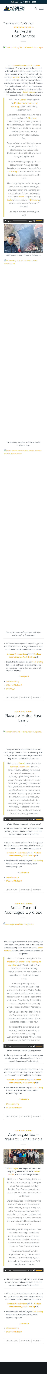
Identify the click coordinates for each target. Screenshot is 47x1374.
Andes (21, 196)
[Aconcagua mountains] (23, 930)
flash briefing (37, 860)
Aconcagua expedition (20, 766)
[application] (23, 221)
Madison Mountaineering (20, 65)
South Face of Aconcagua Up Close (23, 910)
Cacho (10, 200)
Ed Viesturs (34, 200)
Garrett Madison (29, 92)
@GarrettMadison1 (14, 881)
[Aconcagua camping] (23, 737)
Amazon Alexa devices (17, 853)
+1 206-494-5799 (29, 2)
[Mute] (34, 221)
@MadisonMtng (12, 877)
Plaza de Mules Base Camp (23, 718)
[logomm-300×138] (19, 8)
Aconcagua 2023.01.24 (23, 27)
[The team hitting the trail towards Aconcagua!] (23, 53)
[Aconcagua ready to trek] (23, 1156)
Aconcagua (35, 65)
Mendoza (16, 77)
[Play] (5, 221)
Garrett (23, 99)
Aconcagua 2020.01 (23, 712)
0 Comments (25, 890)
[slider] (40, 221)
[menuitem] (40, 8)
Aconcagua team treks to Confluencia (23, 1136)
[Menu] (40, 8)
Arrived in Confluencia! (23, 33)
